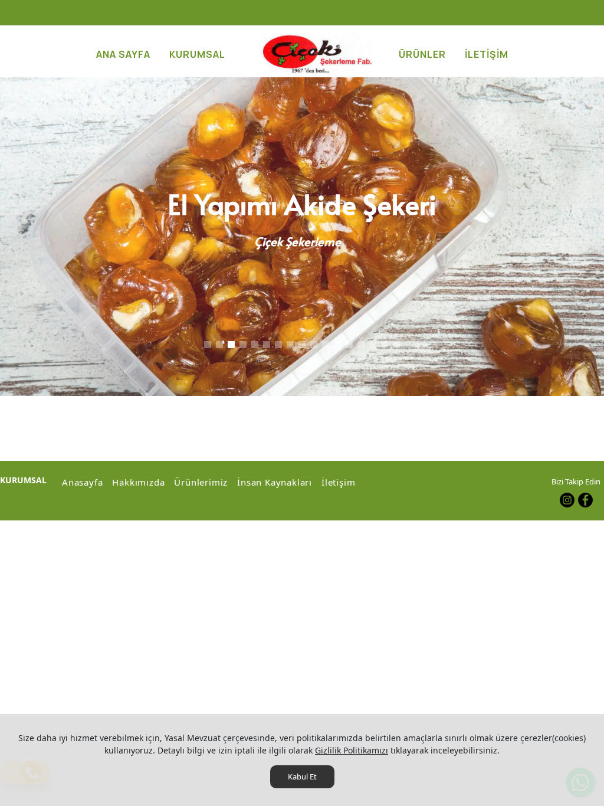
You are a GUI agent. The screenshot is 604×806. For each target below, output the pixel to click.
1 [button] (207, 344)
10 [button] (313, 344)
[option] (302, 236)
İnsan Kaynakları (274, 482)
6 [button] (266, 344)
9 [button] (302, 344)
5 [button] (254, 344)
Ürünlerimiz (201, 482)
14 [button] (361, 344)
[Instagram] (567, 500)
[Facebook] (585, 500)
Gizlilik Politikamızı (351, 750)
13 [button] (349, 344)
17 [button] (396, 344)
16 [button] (384, 344)
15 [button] (372, 344)
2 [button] (219, 344)
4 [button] (243, 344)
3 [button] (231, 344)
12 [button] (337, 344)
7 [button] (278, 344)
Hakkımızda (138, 482)
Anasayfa (82, 482)
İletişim (338, 482)
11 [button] (325, 344)
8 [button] (290, 344)
